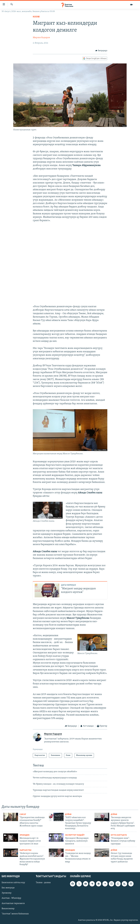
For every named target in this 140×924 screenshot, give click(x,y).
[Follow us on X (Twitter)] (79, 883)
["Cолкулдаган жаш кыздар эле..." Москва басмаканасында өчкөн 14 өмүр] (56, 853)
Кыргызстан (25, 850)
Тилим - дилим (43, 883)
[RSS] (124, 883)
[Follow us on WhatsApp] (118, 883)
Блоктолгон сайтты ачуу (13, 883)
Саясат (23, 814)
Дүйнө (68, 814)
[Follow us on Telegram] (92, 883)
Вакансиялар (8, 909)
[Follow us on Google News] (98, 883)
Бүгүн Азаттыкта (119, 835)
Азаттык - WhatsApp (11, 898)
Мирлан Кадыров (41, 37)
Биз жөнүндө (8, 888)
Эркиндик (25, 835)
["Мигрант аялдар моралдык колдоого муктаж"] (47, 590)
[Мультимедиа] (131, 5)
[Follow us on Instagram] (111, 883)
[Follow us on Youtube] (85, 883)
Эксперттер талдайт (75, 835)
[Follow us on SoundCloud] (105, 883)
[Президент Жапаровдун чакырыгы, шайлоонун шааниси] (56, 837)
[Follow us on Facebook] (72, 883)
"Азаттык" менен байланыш (15, 914)
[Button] (101, 50)
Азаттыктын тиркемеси (13, 903)
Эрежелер (6, 893)
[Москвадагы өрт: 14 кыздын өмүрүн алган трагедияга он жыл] (10, 837)
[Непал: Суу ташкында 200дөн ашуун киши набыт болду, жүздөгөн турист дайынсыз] (101, 853)
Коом (36, 17)
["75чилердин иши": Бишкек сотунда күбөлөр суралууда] (101, 837)
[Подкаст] (131, 883)
